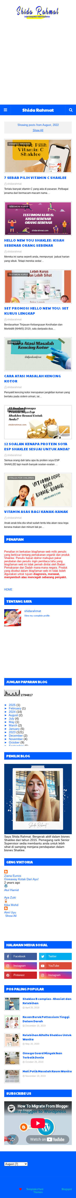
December (16, 735)
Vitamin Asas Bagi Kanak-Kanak (36, 511)
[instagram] (20, 965)
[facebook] (20, 956)
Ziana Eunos (12, 875)
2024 (12, 711)
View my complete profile (37, 615)
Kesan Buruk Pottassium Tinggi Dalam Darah (46, 1019)
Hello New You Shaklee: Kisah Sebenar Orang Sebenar (34, 243)
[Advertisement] (38, 64)
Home (16, 1183)
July (12, 718)
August (14, 715)
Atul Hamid (11, 890)
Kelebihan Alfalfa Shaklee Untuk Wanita (47, 1037)
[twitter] (55, 956)
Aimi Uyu (10, 912)
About (27, 1183)
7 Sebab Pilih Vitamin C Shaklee (35, 177)
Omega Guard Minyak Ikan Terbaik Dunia (42, 1055)
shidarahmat (14, 183)
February (15, 708)
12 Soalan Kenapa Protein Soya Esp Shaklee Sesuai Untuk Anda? (37, 446)
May (12, 722)
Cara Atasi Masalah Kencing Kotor (32, 378)
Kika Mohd (11, 905)
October (14, 742)
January (14, 728)
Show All (38, 130)
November (16, 739)
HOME (8, 589)
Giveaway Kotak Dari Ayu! (21, 879)
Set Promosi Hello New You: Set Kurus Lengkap (36, 311)
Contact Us (41, 1183)
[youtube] (55, 965)
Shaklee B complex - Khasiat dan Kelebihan (47, 1001)
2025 (12, 705)
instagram (58, 1183)
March (13, 725)
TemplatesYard (34, 1189)
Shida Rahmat (38, 110)
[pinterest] (20, 975)
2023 (12, 732)
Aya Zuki (10, 897)
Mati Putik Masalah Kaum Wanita (47, 1071)
